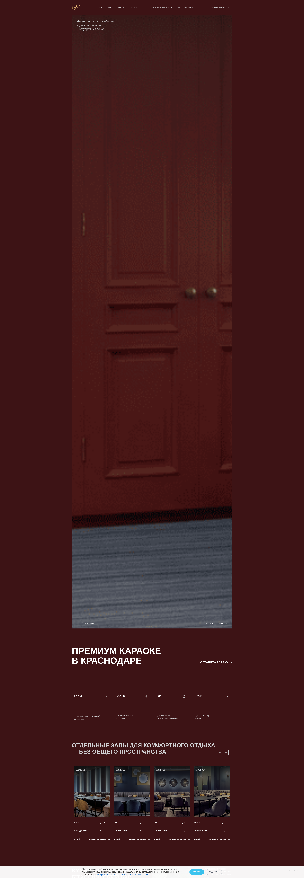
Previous (220, 752)
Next (226, 752)
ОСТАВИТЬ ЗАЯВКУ (214, 662)
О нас (100, 7)
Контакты (133, 7)
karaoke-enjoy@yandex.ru (163, 7)
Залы (110, 7)
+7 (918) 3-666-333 (187, 7)
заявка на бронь (97, 839)
